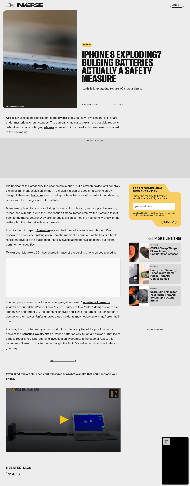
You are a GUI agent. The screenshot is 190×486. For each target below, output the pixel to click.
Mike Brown (92, 104)
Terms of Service (143, 215)
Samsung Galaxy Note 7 (37, 334)
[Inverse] (30, 5)
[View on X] (63, 277)
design (98, 307)
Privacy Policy (159, 215)
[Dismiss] (185, 439)
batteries (37, 195)
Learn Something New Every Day (147, 189)
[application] (63, 420)
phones (49, 127)
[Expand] (165, 439)
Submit (167, 222)
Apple (10, 118)
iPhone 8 (64, 118)
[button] (63, 419)
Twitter (10, 252)
